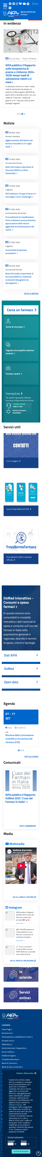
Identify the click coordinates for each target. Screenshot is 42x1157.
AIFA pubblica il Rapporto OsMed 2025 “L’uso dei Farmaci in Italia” (20, 798)
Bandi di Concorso (9, 1063)
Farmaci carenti (13, 373)
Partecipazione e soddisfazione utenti (17, 1036)
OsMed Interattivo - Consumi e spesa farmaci (18, 602)
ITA (36, 4)
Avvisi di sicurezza (14, 326)
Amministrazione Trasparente (14, 1048)
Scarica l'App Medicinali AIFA (18, 509)
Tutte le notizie (31, 293)
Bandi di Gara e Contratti (12, 1066)
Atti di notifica (8, 1051)
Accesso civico (7, 1040)
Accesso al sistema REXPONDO (19, 411)
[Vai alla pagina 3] (22, 114)
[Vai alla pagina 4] (24, 114)
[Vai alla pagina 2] (20, 114)
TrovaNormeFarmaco (10, 1059)
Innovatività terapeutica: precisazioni (16, 251)
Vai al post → (20, 923)
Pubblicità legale (8, 1055)
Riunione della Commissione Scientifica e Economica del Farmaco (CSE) (19, 738)
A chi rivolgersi (13, 461)
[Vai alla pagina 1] (17, 114)
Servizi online (24, 995)
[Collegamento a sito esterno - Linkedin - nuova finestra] (14, 4)
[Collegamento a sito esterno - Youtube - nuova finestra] (24, 4)
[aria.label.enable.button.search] (33, 4)
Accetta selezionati (21, 1151)
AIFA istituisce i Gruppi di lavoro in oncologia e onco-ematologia (20, 195)
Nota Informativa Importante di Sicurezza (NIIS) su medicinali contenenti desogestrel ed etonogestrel (19, 278)
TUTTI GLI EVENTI (31, 756)
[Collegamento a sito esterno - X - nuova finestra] (10, 8)
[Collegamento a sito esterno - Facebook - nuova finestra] (10, 4)
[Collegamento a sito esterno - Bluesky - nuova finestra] (21, 4)
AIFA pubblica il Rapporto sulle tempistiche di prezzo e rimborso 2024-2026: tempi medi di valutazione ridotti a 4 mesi (20, 73)
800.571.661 (18, 406)
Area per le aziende (26, 971)
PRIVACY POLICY (15, 1104)
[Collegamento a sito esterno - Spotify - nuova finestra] (28, 4)
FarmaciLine (7, 1033)
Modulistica (6, 1044)
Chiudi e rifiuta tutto (25, 1073)
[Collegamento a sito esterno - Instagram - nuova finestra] (17, 4)
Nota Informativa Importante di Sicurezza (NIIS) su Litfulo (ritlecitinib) (19, 170)
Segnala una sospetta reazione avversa (20, 352)
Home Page (6, 1029)
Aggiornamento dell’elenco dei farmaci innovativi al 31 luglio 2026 (19, 143)
